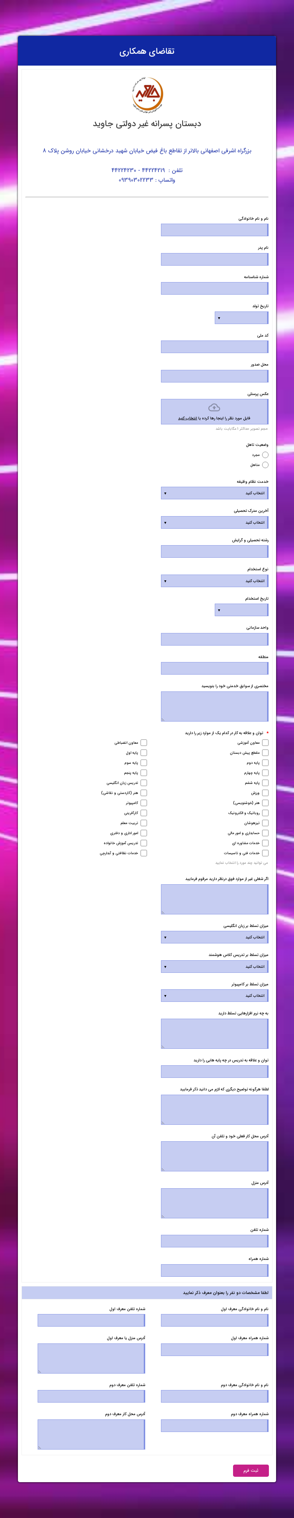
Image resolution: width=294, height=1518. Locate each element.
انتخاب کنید (187, 418)
